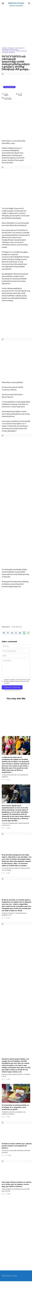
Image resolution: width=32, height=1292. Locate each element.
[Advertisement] (16, 29)
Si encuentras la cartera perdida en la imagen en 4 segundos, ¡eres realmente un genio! (15, 1107)
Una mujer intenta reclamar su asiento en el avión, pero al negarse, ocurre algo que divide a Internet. (16, 1184)
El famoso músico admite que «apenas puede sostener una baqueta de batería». (17, 1146)
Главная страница (7, 48)
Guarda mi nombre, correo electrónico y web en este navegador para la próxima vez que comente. (17, 681)
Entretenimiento (9, 87)
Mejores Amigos (16, 3)
